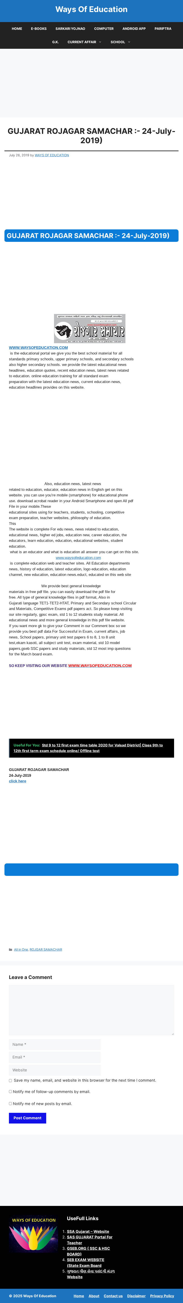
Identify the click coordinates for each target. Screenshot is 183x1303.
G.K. (55, 42)
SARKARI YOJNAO (70, 29)
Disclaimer (136, 1296)
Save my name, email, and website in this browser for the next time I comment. (85, 1080)
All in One (21, 949)
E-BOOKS (39, 29)
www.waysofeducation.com (78, 558)
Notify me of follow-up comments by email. (51, 1091)
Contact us (113, 1296)
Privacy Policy (162, 1296)
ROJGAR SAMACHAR (46, 949)
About (94, 1296)
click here (17, 781)
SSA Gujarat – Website (88, 1231)
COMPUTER (104, 29)
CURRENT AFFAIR (82, 42)
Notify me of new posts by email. (42, 1103)
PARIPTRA (163, 29)
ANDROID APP (134, 29)
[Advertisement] (91, 84)
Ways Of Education (91, 9)
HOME (17, 29)
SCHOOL (118, 42)
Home (79, 1296)
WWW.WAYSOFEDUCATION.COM (38, 348)
